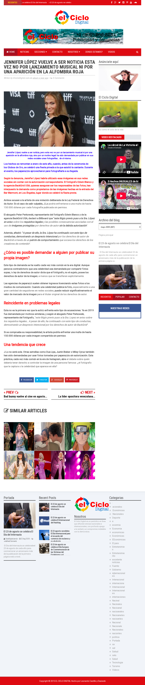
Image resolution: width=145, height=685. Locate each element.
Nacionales (117, 629)
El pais (115, 543)
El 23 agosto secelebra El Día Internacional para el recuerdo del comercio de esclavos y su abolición (60, 536)
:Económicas (118, 510)
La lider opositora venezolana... (76, 396)
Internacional (118, 587)
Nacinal (115, 600)
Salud (115, 659)
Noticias (24, 52)
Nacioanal (117, 608)
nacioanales (118, 611)
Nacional (116, 622)
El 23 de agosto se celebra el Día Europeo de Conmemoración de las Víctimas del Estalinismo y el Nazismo (54, 551)
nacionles (117, 633)
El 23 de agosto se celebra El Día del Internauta (27, 2)
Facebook (27, 380)
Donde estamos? (94, 52)
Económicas (118, 536)
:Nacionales (118, 514)
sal (113, 648)
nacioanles (117, 618)
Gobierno (116, 569)
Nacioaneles (118, 615)
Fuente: (115, 566)
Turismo (116, 666)
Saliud (115, 651)
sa (113, 644)
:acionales (117, 506)
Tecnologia (117, 662)
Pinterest (73, 380)
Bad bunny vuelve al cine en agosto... (25, 396)
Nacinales (117, 604)
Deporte (116, 517)
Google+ (58, 380)
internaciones (118, 597)
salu (114, 655)
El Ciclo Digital (63, 681)
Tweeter (43, 380)
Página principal (106, 235)
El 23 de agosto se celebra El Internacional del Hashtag (60, 520)
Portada (116, 640)
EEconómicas (118, 539)
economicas (118, 532)
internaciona (118, 583)
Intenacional (118, 579)
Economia (117, 528)
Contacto (57, 52)
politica (115, 637)
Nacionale (117, 626)
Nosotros (73, 52)
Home (12, 52)
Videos (111, 52)
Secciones (40, 52)
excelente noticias (117, 561)
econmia (116, 525)
